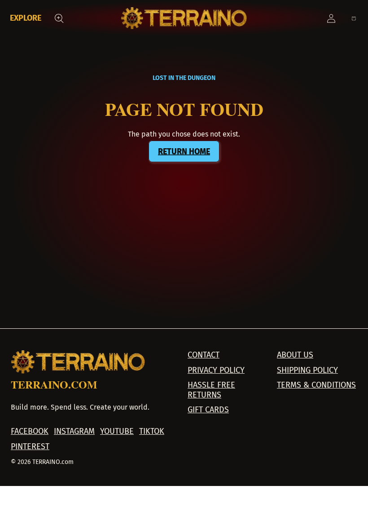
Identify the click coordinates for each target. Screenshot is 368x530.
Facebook (29, 431)
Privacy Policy (216, 370)
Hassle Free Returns (211, 390)
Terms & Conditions (316, 385)
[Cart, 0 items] (353, 18)
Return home (184, 151)
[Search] (59, 18)
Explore (25, 18)
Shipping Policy (307, 370)
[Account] (331, 18)
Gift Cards (208, 410)
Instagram (74, 431)
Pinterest (30, 446)
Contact (203, 355)
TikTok (151, 431)
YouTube (117, 431)
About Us (295, 355)
